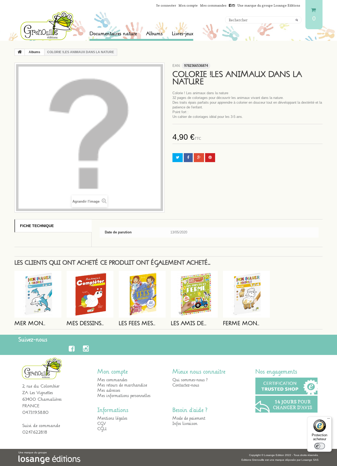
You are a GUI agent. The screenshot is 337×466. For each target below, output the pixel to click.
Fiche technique (37, 226)
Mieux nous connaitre (198, 372)
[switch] (319, 446)
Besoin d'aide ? (189, 410)
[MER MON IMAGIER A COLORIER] (37, 294)
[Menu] (328, 420)
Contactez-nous (185, 385)
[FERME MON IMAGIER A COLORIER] (246, 294)
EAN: (176, 66)
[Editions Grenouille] (47, 25)
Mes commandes (213, 5)
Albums (154, 33)
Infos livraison (184, 424)
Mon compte (188, 5)
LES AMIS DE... (188, 323)
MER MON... (29, 323)
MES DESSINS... (85, 323)
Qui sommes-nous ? (190, 380)
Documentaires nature (113, 33)
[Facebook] (72, 349)
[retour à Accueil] (20, 52)
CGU (102, 429)
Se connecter (166, 5)
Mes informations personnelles (124, 396)
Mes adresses (108, 390)
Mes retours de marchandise (122, 385)
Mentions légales (112, 418)
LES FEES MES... (137, 323)
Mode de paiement (188, 418)
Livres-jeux (182, 33)
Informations (112, 410)
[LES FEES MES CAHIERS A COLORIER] (142, 294)
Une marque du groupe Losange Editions (268, 5)
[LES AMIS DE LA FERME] (194, 294)
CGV (101, 424)
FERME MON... (241, 323)
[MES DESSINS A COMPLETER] (90, 294)
